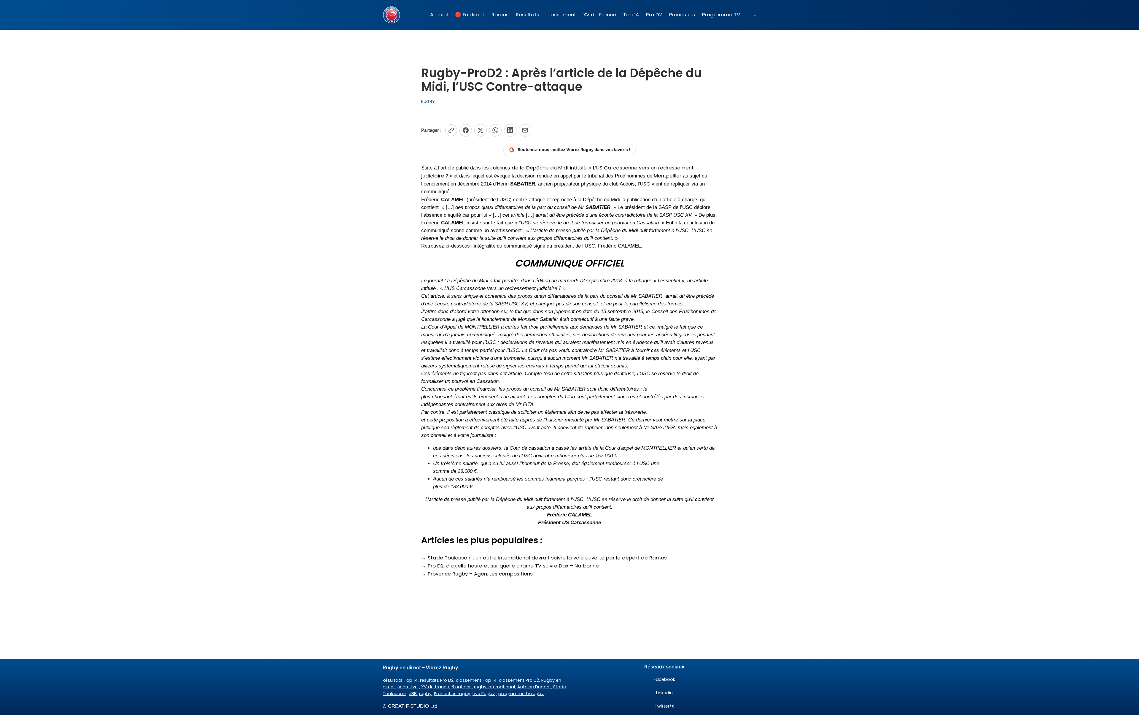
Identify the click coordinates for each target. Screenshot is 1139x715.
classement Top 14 (476, 680)
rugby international (494, 687)
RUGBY (428, 101)
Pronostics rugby (452, 694)
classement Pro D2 (519, 680)
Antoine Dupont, (534, 687)
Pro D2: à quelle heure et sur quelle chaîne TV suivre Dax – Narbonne (510, 565)
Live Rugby (484, 694)
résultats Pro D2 (437, 680)
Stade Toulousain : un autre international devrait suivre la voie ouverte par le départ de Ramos (544, 557)
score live (407, 687)
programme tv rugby (521, 694)
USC (645, 183)
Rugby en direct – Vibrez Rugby (420, 667)
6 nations (461, 687)
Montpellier (667, 175)
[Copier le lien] (451, 130)
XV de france (435, 687)
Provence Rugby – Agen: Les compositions (477, 573)
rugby (425, 694)
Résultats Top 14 (400, 680)
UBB (413, 694)
